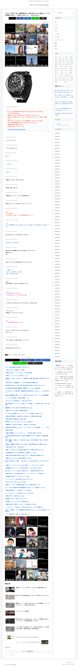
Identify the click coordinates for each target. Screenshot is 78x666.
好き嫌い (16, 354)
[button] (43, 18)
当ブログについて (70, 662)
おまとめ (59, 123)
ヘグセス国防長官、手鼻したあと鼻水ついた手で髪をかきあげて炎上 (64, 372)
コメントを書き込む (28, 651)
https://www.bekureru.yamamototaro (16, 129)
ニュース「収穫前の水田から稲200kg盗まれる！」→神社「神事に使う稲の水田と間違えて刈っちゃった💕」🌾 (64, 378)
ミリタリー (11, 354)
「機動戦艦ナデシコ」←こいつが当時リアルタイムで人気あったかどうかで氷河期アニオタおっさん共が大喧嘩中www (64, 367)
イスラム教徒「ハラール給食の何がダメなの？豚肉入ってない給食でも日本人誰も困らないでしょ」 (64, 393)
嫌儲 (6, 354)
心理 (20, 354)
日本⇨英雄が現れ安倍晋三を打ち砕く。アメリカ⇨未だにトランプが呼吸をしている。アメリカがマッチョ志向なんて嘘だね (64, 386)
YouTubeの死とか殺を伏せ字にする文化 (64, 113)
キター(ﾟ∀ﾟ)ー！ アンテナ (63, 125)
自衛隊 (24, 354)
